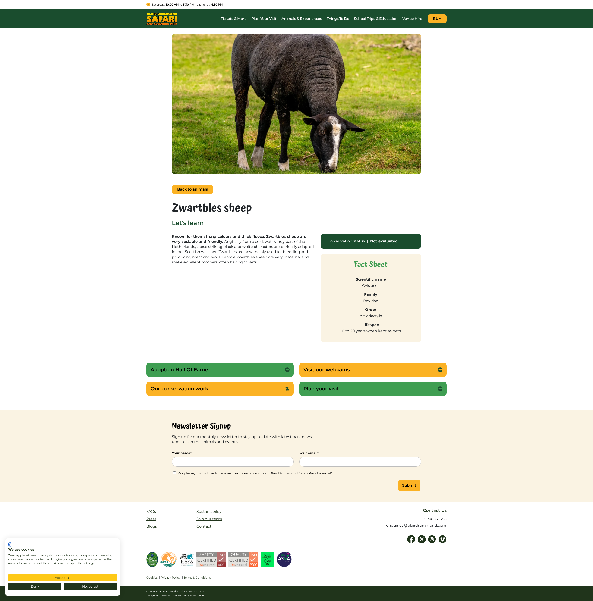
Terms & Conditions (197, 577)
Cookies (152, 577)
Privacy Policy (170, 577)
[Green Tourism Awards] (152, 560)
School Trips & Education (375, 18)
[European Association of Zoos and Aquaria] (168, 560)
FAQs (151, 511)
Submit (409, 485)
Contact (203, 526)
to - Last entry (187, 4)
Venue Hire (412, 18)
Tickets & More (233, 18)
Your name (182, 453)
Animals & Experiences (301, 18)
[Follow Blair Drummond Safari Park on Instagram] (432, 539)
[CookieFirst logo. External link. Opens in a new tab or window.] (10, 544)
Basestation (197, 595)
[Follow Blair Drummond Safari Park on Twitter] (422, 539)
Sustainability (208, 511)
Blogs (151, 526)
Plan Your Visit (264, 18)
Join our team (209, 519)
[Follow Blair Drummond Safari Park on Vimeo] (442, 539)
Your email (309, 453)
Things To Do (338, 18)
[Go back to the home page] (161, 18)
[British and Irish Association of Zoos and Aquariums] (186, 560)
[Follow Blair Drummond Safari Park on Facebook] (411, 539)
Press (151, 519)
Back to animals (192, 189)
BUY (437, 18)
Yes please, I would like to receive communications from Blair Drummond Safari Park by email (254, 473)
